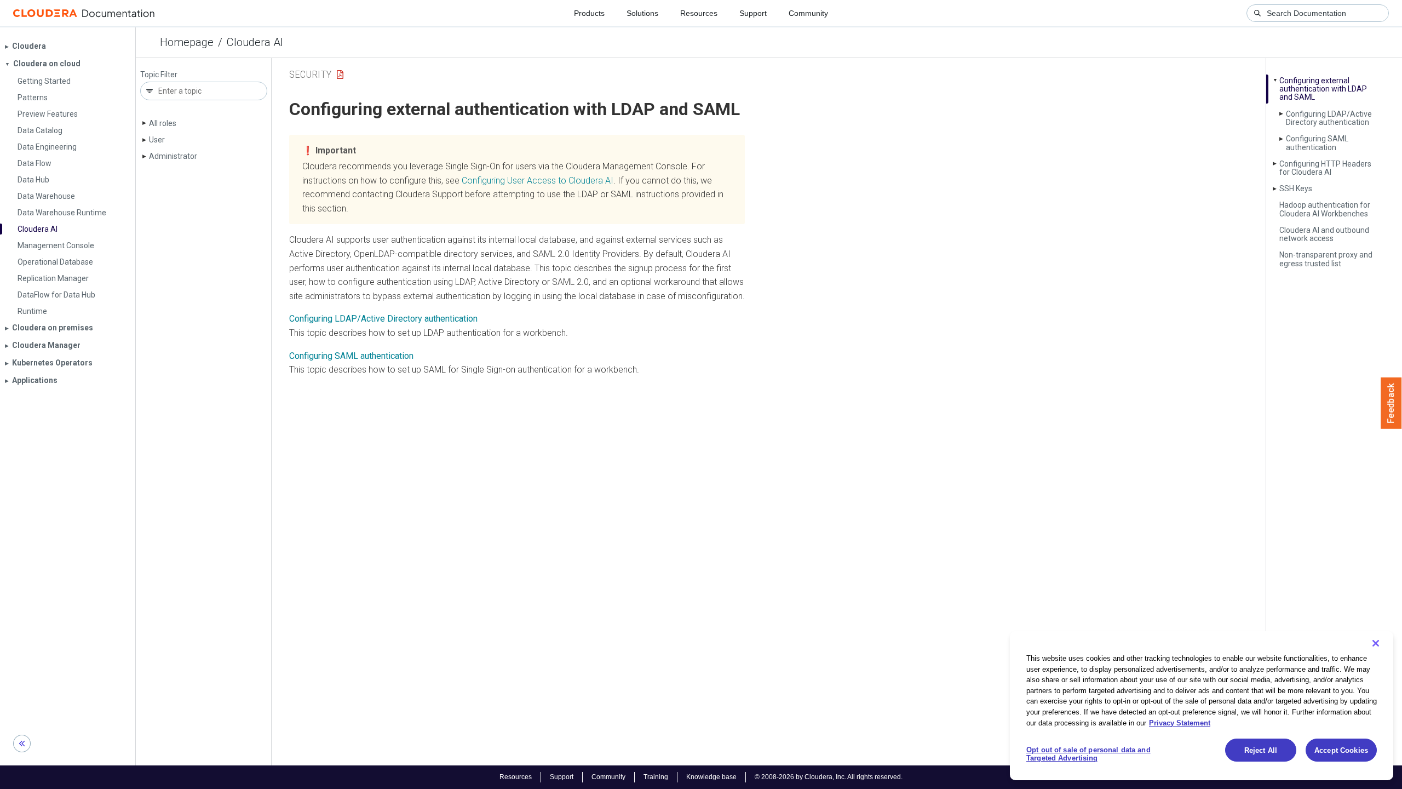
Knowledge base (711, 777)
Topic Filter (158, 75)
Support (753, 13)
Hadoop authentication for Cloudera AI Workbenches (1324, 209)
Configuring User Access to (537, 180)
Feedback (1391, 403)
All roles (162, 123)
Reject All (1260, 750)
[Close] (1376, 643)
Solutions (642, 13)
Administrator (173, 156)
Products (589, 13)
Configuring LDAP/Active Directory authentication (1329, 118)
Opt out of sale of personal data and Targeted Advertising (1088, 754)
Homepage (187, 42)
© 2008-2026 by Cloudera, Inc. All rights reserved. (829, 777)
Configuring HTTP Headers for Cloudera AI (1325, 167)
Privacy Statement (1179, 722)
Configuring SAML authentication (1317, 142)
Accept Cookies (1341, 750)
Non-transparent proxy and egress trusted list (1325, 258)
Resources (698, 13)
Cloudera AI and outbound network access (1324, 234)
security (310, 74)
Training (655, 777)
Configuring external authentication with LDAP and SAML (1323, 89)
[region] (1201, 705)
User (157, 139)
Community (808, 13)
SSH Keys (1295, 188)
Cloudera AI (255, 42)
